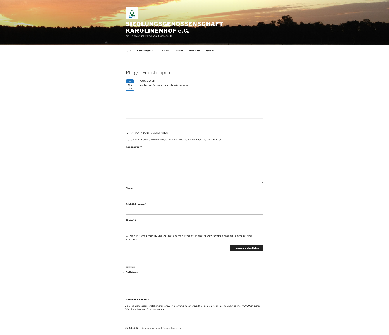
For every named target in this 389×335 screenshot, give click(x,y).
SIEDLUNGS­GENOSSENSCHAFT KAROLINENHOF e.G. (175, 27)
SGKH (128, 50)
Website (131, 220)
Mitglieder (194, 50)
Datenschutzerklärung (158, 328)
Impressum (176, 328)
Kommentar (134, 146)
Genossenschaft (145, 50)
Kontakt (210, 50)
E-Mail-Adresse (136, 204)
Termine (179, 50)
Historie (165, 50)
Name (130, 188)
